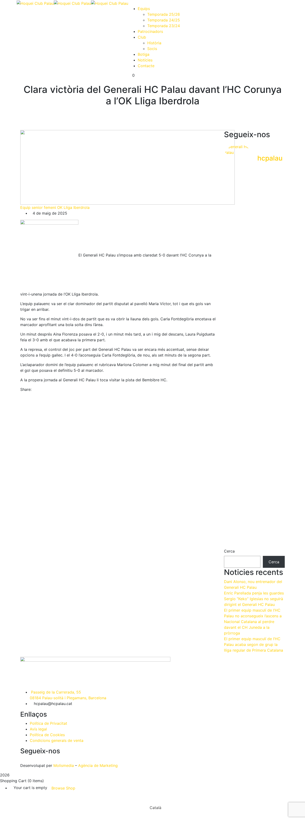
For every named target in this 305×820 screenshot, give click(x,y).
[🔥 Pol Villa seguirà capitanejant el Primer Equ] (275, 488)
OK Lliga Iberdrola (73, 207)
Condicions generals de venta (56, 740)
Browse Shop (63, 788)
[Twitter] (38, 389)
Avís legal (38, 729)
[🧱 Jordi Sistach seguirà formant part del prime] (233, 246)
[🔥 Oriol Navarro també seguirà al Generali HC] (275, 209)
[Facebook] (34, 389)
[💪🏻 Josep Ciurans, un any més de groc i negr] (254, 485)
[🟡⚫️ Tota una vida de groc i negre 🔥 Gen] (254, 226)
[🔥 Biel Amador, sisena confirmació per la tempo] (233, 358)
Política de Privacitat (48, 723)
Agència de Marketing (98, 765)
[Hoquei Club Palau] (35, 2)
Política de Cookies (47, 734)
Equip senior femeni (38, 207)
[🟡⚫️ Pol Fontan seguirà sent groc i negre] (254, 360)
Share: (25, 389)
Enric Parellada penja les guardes (254, 593)
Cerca (229, 551)
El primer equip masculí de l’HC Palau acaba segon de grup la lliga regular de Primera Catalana (253, 644)
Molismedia (63, 765)
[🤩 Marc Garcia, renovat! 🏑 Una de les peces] (275, 375)
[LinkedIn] (42, 389)
